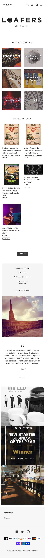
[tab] (20, 378)
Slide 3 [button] (25, 378)
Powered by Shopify (32, 551)
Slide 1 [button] (20, 378)
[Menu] (41, 4)
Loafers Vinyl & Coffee (18, 551)
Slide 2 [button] (22, 378)
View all (22, 253)
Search (7, 518)
